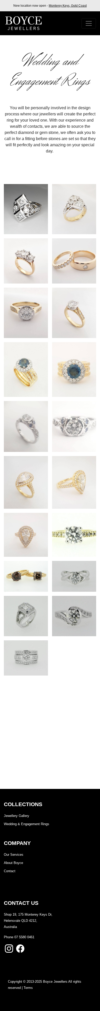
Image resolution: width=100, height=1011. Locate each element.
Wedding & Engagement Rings (26, 824)
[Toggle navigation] (89, 23)
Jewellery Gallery (16, 816)
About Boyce (13, 863)
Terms (28, 988)
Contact (9, 871)
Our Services (13, 855)
